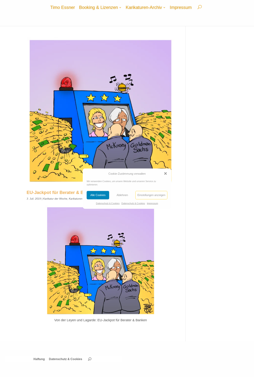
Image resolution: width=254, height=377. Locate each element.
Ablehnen (122, 195)
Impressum (152, 203)
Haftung (39, 359)
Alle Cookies (98, 195)
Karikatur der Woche (55, 198)
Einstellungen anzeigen (151, 195)
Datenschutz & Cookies (108, 203)
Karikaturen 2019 (79, 198)
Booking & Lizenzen (98, 8)
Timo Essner (62, 8)
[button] (165, 173)
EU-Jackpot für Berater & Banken (62, 192)
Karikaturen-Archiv (144, 8)
